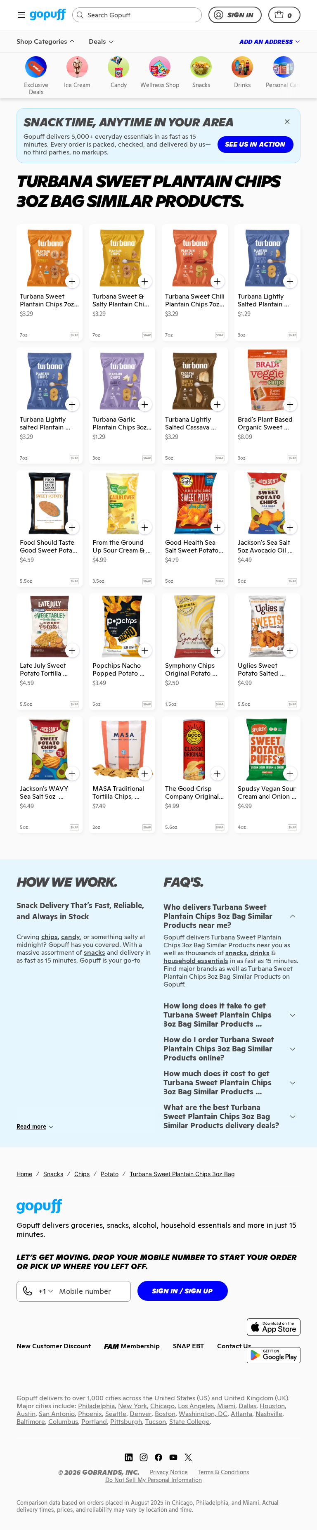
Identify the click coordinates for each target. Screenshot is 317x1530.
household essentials (195, 960)
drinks (260, 953)
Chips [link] (82, 1173)
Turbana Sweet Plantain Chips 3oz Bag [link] (182, 1173)
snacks (236, 953)
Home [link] (24, 1173)
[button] (284, 15)
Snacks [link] (53, 1173)
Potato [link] (109, 1173)
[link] (48, 15)
